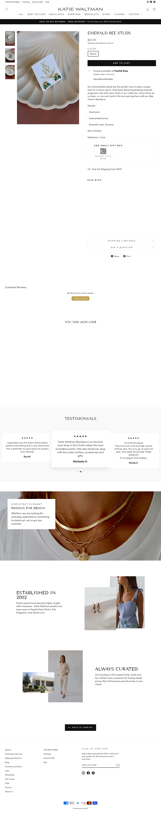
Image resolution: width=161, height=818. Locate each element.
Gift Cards (9, 779)
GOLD (93, 53)
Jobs (7, 770)
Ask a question (122, 247)
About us (9, 791)
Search (8, 750)
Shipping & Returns (122, 241)
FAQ (7, 783)
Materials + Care (96, 137)
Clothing (26, 2)
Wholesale (9, 775)
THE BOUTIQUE (12, 2)
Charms (119, 14)
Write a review (80, 298)
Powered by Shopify (80, 808)
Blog (7, 762)
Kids (47, 2)
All (21, 14)
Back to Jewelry (82, 727)
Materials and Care (13, 754)
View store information (103, 79)
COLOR (92, 49)
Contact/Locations (13, 766)
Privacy (8, 787)
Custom (134, 14)
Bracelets (92, 14)
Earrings (74, 14)
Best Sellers (37, 14)
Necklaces (56, 14)
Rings (106, 14)
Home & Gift (37, 2)
